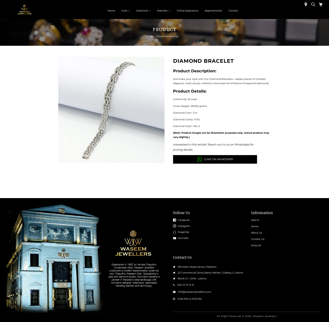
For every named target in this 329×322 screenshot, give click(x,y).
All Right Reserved (229, 316)
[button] (313, 4)
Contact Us (257, 239)
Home (254, 226)
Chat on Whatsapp (218, 159)
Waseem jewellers (265, 316)
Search (255, 220)
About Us (256, 232)
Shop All (256, 245)
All (152, 36)
